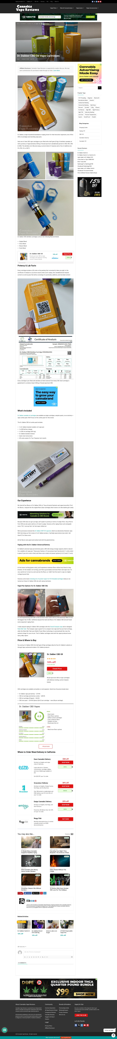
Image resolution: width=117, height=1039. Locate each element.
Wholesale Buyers (63, 1010)
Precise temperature (90, 114)
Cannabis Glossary (50, 1014)
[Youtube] (98, 1)
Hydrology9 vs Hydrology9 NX (85, 164)
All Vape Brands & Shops (51, 1010)
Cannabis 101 (82, 141)
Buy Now (65, 819)
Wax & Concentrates (66, 8)
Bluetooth (96, 98)
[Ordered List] (34, 957)
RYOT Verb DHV (82, 161)
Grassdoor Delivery (41, 783)
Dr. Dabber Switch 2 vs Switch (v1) (86, 155)
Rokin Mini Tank (22, 629)
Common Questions (50, 1008)
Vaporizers (79, 8)
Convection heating (83, 105)
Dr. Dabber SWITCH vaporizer (43, 531)
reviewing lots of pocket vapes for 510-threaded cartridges (46, 579)
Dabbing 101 (29, 1)
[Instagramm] (96, 1)
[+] (47, 957)
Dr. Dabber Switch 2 (24, 931)
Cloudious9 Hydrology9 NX (85, 166)
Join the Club (81, 1015)
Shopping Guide (83, 127)
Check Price (67, 254)
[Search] (99, 87)
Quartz (80, 117)
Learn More (56, 70)
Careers (47, 1019)
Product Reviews (63, 1012)
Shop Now (65, 786)
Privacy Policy (48, 1025)
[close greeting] (115, 1028)
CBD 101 (81, 134)
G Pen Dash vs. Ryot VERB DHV (86, 159)
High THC (80, 112)
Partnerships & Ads (64, 1008)
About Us (57, 1)
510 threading (82, 98)
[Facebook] (92, 1)
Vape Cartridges (47, 53)
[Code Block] (40, 957)
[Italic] (27, 957)
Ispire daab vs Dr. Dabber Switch (86, 168)
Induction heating (89, 112)
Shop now (65, 762)
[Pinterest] (100, 1)
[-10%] (31, 653)
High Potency (96, 109)
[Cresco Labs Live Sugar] (52, 921)
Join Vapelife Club (66, 1037)
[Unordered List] (36, 957)
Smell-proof (87, 117)
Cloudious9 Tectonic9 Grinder (85, 170)
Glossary (42, 1)
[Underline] (29, 957)
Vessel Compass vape (56, 626)
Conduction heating (83, 102)
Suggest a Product (50, 1017)
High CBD (88, 109)
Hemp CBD (40, 53)
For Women (81, 109)
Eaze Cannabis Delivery (42, 759)
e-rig (92, 107)
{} (44, 957)
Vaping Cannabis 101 (20, 1)
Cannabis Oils (30, 23)
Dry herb (87, 107)
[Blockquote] (38, 957)
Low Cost (80, 114)
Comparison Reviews (50, 1012)
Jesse (18, 59)
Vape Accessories (91, 8)
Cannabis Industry (84, 137)
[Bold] (25, 957)
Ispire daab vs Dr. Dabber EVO (85, 157)
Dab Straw (93, 105)
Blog (52, 1)
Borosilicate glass (83, 100)
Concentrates (23, 23)
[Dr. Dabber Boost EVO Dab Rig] (38, 921)
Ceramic (92, 100)
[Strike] (31, 957)
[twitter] (94, 1)
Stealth (94, 117)
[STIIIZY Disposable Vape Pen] (67, 921)
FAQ (47, 1)
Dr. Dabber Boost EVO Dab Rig (37, 931)
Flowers (97, 107)
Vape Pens (53, 8)
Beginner (90, 98)
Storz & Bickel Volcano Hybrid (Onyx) (87, 173)
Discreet (80, 107)
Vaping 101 (82, 131)
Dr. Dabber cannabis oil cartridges (27, 415)
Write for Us (62, 1014)
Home (18, 23)
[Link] (43, 957)
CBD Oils (36, 1)
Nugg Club (37, 818)
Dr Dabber (34, 53)
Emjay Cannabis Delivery (42, 801)
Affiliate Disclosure (50, 1028)
